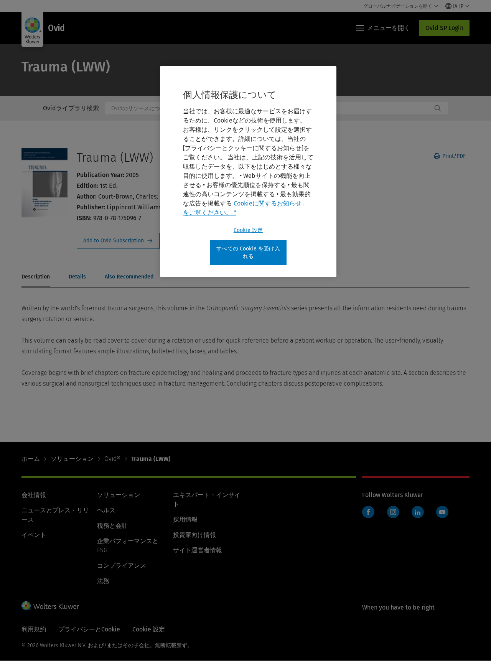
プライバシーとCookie (89, 629)
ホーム (30, 458)
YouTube (442, 512)
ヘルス (106, 510)
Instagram (393, 512)
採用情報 (185, 519)
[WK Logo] (50, 605)
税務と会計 (112, 525)
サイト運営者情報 (197, 550)
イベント (33, 534)
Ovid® (112, 458)
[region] (248, 171)
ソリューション (72, 458)
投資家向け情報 (194, 534)
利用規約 (33, 629)
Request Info (118, 240)
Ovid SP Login (444, 27)
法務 (103, 581)
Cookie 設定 (248, 230)
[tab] (35, 277)
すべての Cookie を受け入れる (248, 252)
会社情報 (33, 495)
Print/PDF (453, 156)
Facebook (368, 512)
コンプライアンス (121, 565)
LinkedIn (418, 512)
